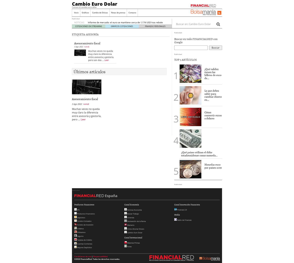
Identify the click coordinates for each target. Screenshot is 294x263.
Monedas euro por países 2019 (213, 166)
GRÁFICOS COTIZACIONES (122, 26)
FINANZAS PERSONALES (155, 26)
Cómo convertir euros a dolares (213, 115)
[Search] (218, 24)
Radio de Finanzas (184, 220)
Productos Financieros (86, 214)
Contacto (132, 12)
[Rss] (219, 13)
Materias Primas (133, 243)
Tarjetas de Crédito (84, 240)
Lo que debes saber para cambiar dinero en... (213, 95)
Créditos (80, 228)
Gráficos (85, 12)
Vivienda (130, 217)
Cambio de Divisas (100, 12)
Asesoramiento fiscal (87, 43)
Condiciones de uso (82, 256)
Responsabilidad (100, 256)
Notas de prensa (118, 12)
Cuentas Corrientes (84, 244)
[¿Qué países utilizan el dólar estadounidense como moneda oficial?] (190, 138)
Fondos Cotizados (84, 221)
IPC (78, 210)
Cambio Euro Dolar (94, 4)
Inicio (76, 12)
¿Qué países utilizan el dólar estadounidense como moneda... (199, 153)
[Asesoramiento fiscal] (80, 52)
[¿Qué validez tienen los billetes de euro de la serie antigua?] (190, 74)
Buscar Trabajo (133, 214)
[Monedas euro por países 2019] (190, 169)
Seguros (80, 236)
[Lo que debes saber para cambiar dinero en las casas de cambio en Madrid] (190, 95)
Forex (129, 246)
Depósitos (81, 217)
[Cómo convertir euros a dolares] (190, 116)
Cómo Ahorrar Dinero (135, 229)
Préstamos (81, 232)
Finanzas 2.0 (182, 210)
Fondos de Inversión (85, 225)
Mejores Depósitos (84, 247)
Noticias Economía (134, 210)
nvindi (86, 47)
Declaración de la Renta (136, 221)
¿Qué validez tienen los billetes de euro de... (212, 73)
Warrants (130, 225)
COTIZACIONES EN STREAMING (88, 26)
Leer (106, 60)
